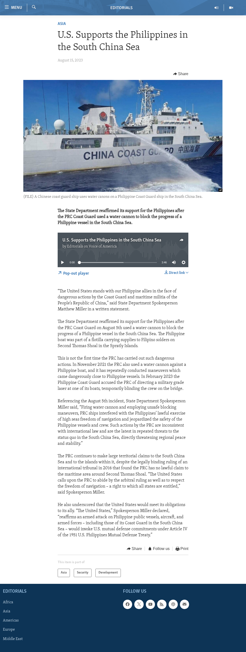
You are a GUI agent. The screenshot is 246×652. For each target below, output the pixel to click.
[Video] (231, 7)
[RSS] (161, 604)
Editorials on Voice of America (92, 246)
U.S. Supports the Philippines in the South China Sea (111, 240)
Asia (62, 24)
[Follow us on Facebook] (127, 604)
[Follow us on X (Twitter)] (138, 604)
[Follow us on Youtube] (150, 604)
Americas (11, 620)
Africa (8, 602)
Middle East (13, 639)
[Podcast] (173, 604)
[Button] (181, 74)
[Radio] (216, 7)
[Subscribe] (184, 604)
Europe (9, 630)
